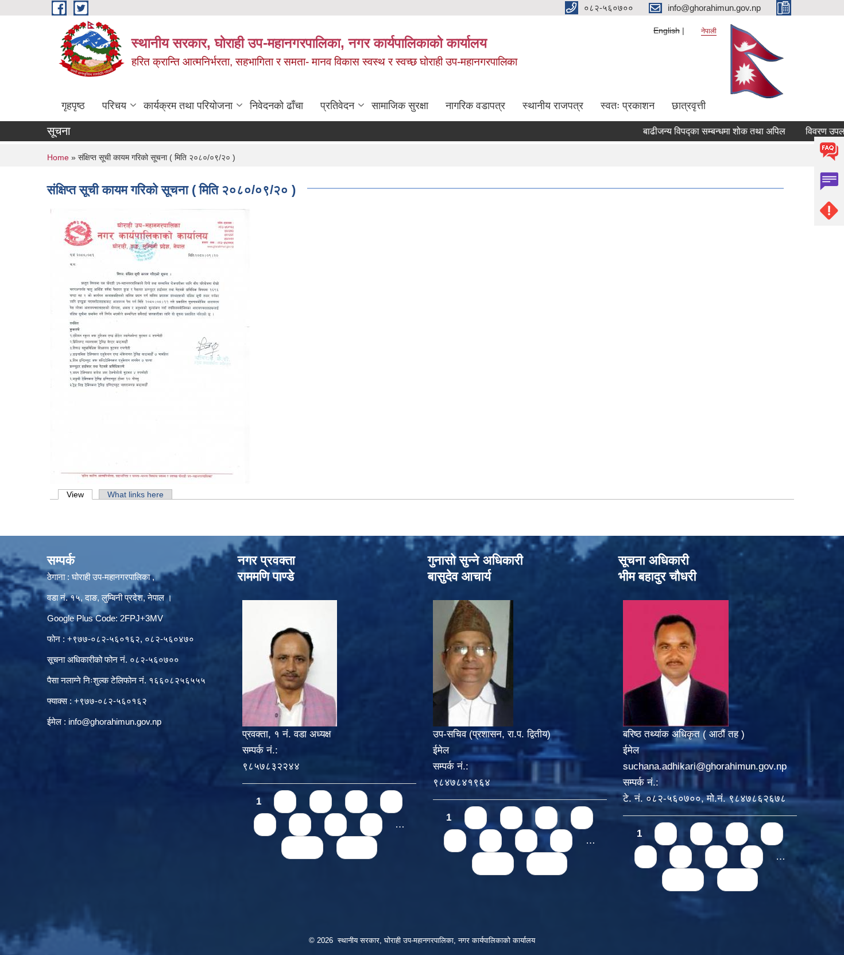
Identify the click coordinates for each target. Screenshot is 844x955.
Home (58, 157)
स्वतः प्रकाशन (628, 105)
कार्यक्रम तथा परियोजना (188, 105)
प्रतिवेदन (337, 105)
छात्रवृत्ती (689, 105)
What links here (135, 494)
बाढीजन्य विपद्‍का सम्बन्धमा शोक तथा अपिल (692, 131)
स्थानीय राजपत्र (552, 105)
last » (357, 847)
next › (302, 847)
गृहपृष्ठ (73, 105)
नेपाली (709, 31)
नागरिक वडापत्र (475, 105)
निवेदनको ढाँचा (276, 105)
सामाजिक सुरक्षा (399, 105)
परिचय (114, 105)
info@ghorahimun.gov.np (114, 721)
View (79, 494)
